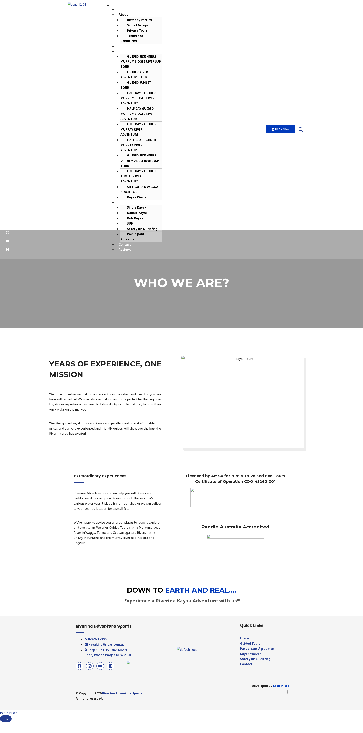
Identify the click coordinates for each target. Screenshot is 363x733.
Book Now (282, 129)
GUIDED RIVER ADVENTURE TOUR (134, 74)
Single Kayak (136, 207)
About (123, 14)
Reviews (125, 249)
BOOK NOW (8, 713)
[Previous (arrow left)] (4, 731)
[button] (184, 4)
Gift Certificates (131, 46)
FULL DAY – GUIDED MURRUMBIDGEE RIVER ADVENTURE (138, 98)
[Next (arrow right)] (12, 731)
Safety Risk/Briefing (142, 229)
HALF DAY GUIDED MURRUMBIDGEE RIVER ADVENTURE (137, 114)
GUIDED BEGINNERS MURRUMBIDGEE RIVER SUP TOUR (140, 61)
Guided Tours (129, 51)
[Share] (12, 726)
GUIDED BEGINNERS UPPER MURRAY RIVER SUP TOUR (139, 160)
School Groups (138, 25)
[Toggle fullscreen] (20, 726)
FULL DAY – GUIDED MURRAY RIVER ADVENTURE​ (138, 129)
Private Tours (137, 30)
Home (123, 9)
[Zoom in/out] (29, 726)
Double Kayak (137, 213)
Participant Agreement (132, 236)
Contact (125, 244)
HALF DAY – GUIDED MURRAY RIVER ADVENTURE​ (138, 145)
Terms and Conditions (131, 38)
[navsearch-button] (301, 129)
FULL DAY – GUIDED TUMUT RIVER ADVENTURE (138, 176)
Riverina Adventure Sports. (122, 693)
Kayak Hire (127, 202)
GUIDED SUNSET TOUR (135, 85)
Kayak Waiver (137, 197)
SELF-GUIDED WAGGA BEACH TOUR (139, 189)
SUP (130, 223)
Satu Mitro (281, 686)
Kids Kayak (135, 218)
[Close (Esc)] (4, 726)
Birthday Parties (139, 20)
